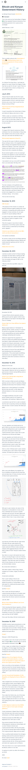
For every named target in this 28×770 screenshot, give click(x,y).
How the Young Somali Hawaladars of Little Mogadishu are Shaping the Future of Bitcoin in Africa (13, 677)
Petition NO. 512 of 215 (8, 246)
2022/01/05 (18, 14)
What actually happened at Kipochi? (11, 138)
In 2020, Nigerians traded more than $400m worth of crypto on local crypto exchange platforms (13, 706)
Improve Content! (7, 764)
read (8, 757)
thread (8, 588)
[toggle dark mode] (25, 2)
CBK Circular (5, 203)
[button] (2, 2)
